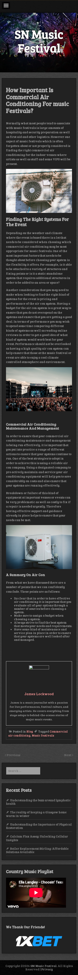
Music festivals (43, 735)
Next (68, 755)
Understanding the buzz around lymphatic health (38, 802)
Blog (29, 731)
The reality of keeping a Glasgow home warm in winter (36, 813)
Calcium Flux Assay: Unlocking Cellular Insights (37, 838)
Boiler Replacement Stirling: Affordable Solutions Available (37, 850)
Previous (13, 755)
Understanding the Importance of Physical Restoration (39, 826)
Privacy (47, 969)
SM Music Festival (43, 966)
